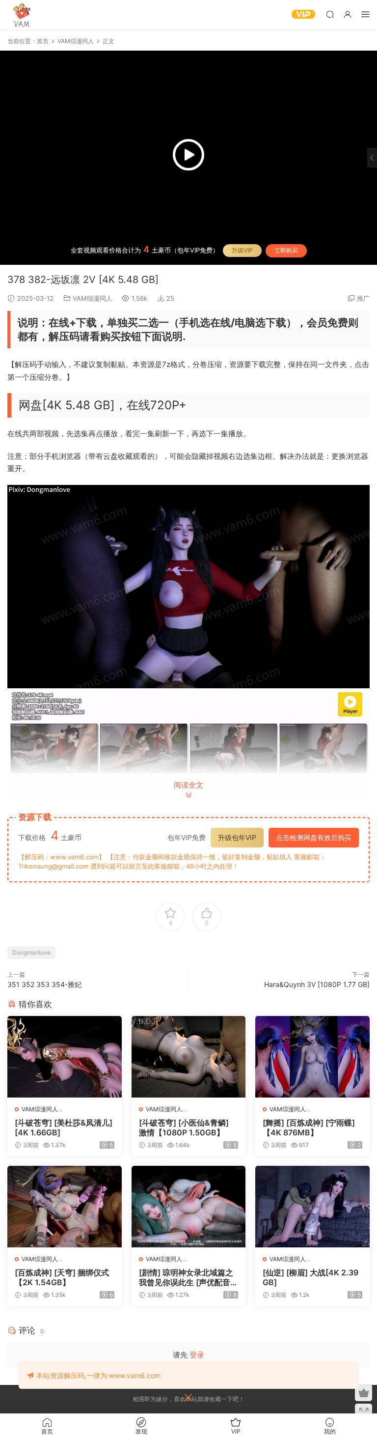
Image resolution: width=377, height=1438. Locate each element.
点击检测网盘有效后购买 (313, 837)
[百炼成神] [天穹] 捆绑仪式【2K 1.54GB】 (62, 1277)
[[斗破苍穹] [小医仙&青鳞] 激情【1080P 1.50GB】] (189, 1057)
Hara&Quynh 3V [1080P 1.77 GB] (317, 984)
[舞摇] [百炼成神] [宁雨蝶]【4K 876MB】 (309, 1127)
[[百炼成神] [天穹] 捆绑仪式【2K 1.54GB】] (64, 1206)
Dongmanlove (31, 952)
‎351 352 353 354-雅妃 (44, 984)
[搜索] (329, 14)
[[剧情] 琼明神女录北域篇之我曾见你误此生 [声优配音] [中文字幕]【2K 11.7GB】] (189, 1206)
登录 (196, 1354)
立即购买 (286, 250)
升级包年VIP (237, 837)
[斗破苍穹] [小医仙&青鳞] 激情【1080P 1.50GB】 (184, 1127)
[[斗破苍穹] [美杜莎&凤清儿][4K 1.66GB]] (64, 1057)
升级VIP (242, 250)
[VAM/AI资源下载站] (22, 14)
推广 (363, 298)
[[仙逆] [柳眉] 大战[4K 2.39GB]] (312, 1206)
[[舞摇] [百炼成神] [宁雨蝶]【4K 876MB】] (312, 1057)
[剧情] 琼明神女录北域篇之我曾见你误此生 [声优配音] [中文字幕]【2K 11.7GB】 (186, 1277)
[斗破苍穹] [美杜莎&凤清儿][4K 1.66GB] (63, 1127)
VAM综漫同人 (92, 298)
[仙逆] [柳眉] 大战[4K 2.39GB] (310, 1277)
